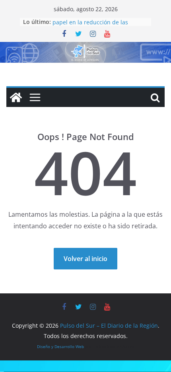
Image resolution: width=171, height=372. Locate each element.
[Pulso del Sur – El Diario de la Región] (85, 47)
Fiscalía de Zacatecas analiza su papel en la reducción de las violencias (94, 23)
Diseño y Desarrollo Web (60, 346)
